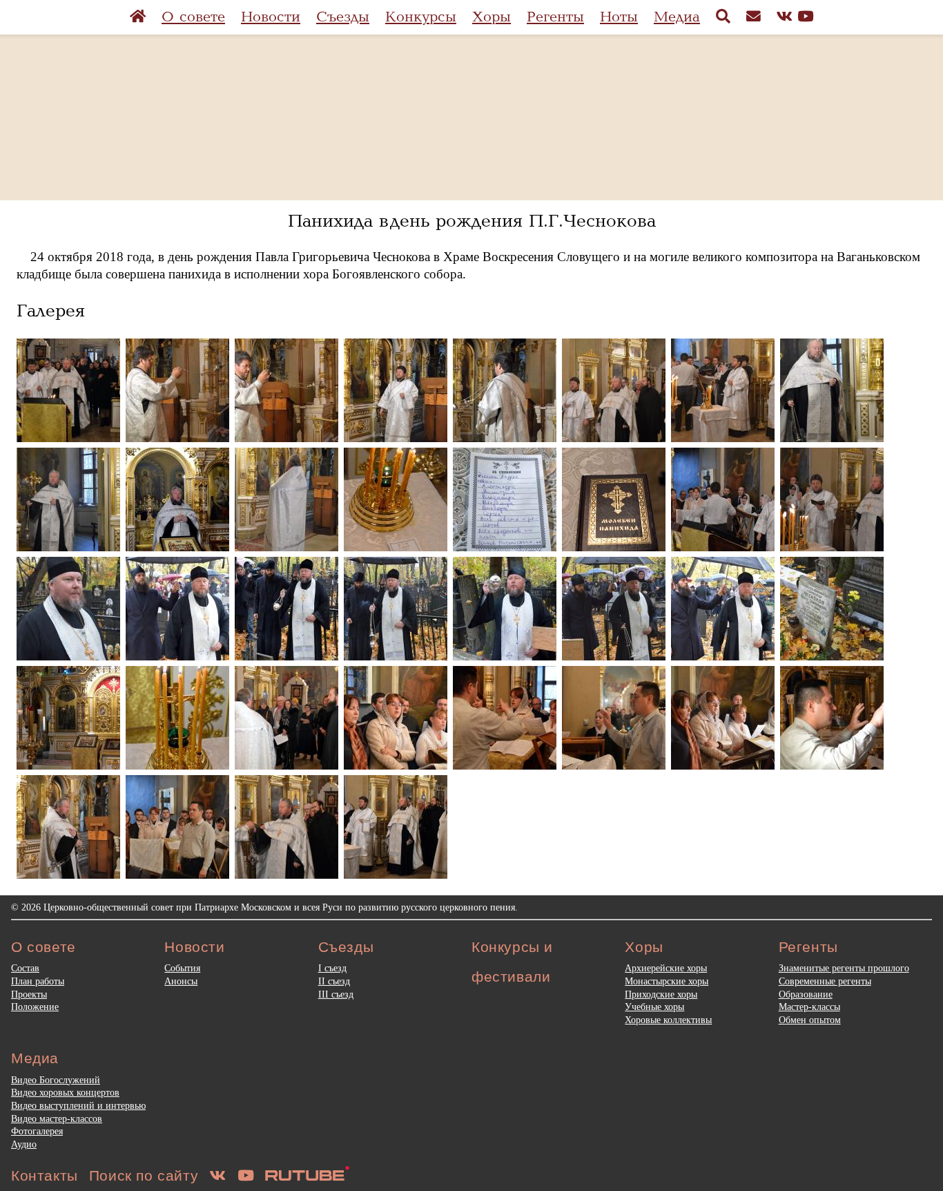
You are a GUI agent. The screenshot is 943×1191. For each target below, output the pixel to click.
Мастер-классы (809, 1006)
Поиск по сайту (143, 1175)
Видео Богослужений (55, 1079)
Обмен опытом (810, 1019)
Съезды (342, 17)
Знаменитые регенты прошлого (844, 967)
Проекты (29, 994)
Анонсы (180, 981)
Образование (806, 994)
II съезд (334, 981)
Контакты (44, 1175)
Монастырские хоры (666, 981)
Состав (25, 967)
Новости (270, 17)
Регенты (555, 17)
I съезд (332, 967)
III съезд (335, 994)
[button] (68, 390)
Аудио (24, 1144)
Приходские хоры (661, 994)
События (182, 967)
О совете (193, 17)
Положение (35, 1006)
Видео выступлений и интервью (78, 1105)
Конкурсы (420, 17)
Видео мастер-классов (56, 1118)
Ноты (619, 17)
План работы (37, 981)
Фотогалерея (37, 1130)
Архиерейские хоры (666, 967)
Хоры (491, 17)
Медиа (677, 17)
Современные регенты (825, 981)
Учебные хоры (654, 1006)
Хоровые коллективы (668, 1019)
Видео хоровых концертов (65, 1092)
